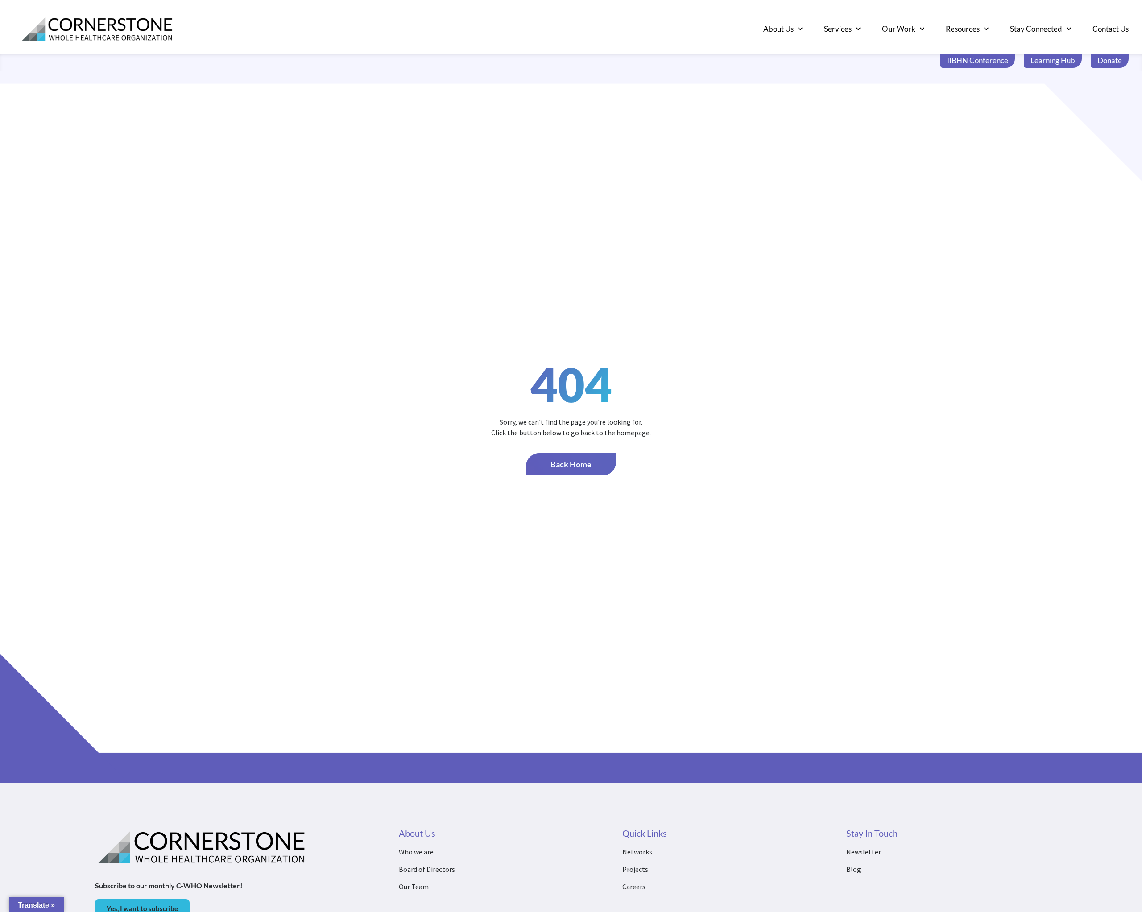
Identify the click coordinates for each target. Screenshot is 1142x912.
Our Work (898, 28)
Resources (963, 28)
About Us (778, 28)
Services (838, 28)
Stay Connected (1036, 28)
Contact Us (1110, 28)
